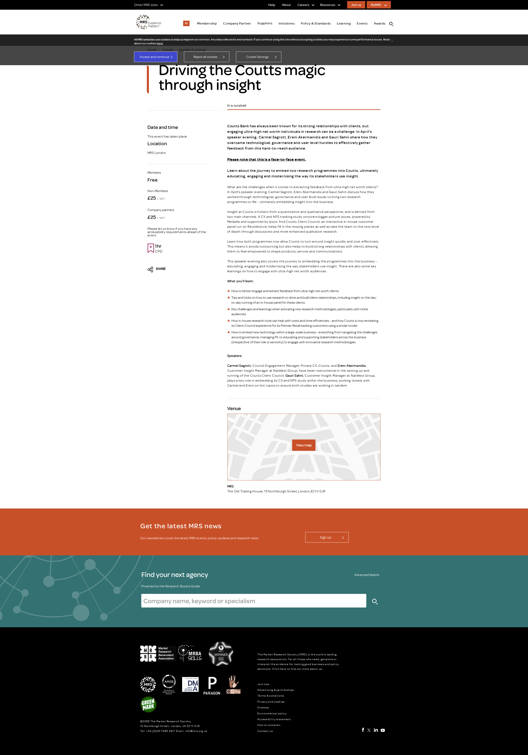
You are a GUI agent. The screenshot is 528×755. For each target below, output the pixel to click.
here (160, 43)
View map (304, 444)
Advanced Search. (367, 575)
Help (271, 5)
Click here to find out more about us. (297, 668)
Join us (356, 5)
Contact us (265, 731)
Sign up (325, 537)
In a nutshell (236, 105)
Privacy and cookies (271, 701)
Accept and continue (154, 57)
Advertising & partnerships (275, 689)
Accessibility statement (274, 719)
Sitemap (263, 707)
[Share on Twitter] (151, 269)
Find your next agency (174, 574)
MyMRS (376, 5)
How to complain (269, 725)
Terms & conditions (270, 695)
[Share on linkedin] (187, 269)
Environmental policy (272, 713)
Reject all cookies (205, 57)
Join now (263, 684)
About (286, 5)
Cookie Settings (257, 57)
